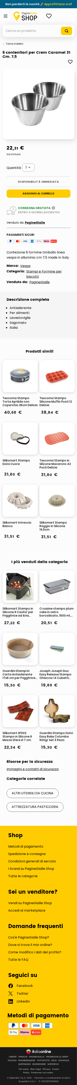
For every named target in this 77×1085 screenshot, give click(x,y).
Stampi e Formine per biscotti (44, 274)
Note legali (35, 1069)
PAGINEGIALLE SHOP (57, 1057)
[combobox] (38, 31)
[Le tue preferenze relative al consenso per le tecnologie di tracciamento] (70, 1078)
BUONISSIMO (39, 1064)
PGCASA (12, 1060)
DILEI (54, 1060)
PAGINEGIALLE (37, 1057)
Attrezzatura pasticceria (35, 806)
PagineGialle (35, 222)
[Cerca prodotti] (66, 31)
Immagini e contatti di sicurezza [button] (33, 769)
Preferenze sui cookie (42, 1072)
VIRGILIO (23, 1057)
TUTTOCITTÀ (43, 1060)
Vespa (25, 266)
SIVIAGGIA (63, 1060)
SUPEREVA (53, 1064)
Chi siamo (24, 1069)
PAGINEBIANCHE (26, 1060)
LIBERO (13, 1057)
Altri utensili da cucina (32, 793)
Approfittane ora (57, 4)
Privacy (47, 1069)
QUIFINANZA (24, 1064)
